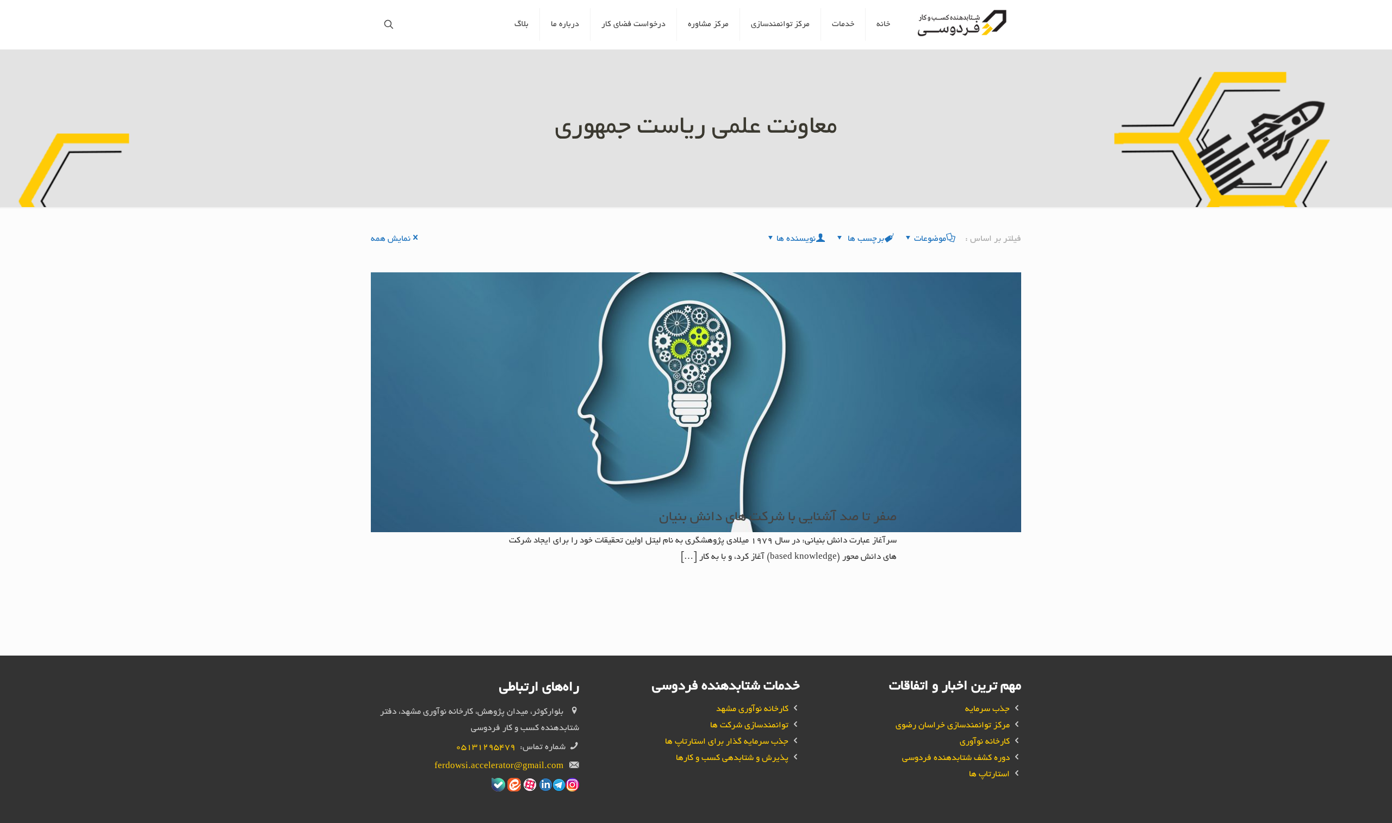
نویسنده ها (796, 239)
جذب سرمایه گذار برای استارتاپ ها (726, 742)
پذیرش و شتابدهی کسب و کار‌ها (732, 758)
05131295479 (485, 747)
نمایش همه (391, 239)
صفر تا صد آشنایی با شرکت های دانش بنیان (778, 517)
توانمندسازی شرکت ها (749, 726)
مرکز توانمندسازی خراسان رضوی (953, 726)
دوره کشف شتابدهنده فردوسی (956, 758)
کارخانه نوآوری (985, 742)
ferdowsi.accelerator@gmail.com (498, 766)
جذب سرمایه (987, 709)
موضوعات (930, 239)
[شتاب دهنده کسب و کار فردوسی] (963, 24)
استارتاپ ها (989, 775)
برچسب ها (865, 239)
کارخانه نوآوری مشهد (752, 709)
